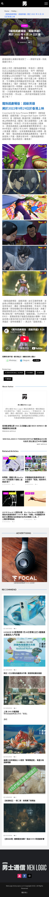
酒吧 (5, 719)
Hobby (24, 25)
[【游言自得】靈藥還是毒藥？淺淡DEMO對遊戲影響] (24, 817)
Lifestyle (12, 458)
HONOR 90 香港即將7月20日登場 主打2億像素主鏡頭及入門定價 (24, 633)
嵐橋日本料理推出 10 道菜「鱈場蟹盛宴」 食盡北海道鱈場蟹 (24, 761)
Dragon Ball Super (15, 373)
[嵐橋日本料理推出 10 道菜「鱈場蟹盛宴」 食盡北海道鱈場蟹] (24, 739)
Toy (32, 493)
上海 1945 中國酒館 (16, 712)
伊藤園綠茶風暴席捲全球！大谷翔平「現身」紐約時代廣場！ (35, 479)
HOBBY (30, 373)
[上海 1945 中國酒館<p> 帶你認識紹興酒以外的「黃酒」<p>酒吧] (24, 690)
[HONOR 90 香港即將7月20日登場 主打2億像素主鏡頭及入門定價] (24, 610)
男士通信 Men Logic (24, 405)
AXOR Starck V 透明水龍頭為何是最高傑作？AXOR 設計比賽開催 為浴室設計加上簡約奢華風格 (13, 515)
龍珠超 (9, 379)
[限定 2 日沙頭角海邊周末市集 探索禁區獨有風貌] (24, 652)
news (40, 373)
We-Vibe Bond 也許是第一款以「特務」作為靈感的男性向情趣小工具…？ (34, 514)
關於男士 (24, 893)
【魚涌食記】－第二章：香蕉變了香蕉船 (19, 800)
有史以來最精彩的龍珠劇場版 (15, 71)
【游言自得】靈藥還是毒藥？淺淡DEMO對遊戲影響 (24, 839)
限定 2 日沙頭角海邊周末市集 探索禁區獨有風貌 (23, 673)
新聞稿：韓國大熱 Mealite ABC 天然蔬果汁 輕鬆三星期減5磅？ (12, 479)
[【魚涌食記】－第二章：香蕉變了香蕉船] (24, 779)
